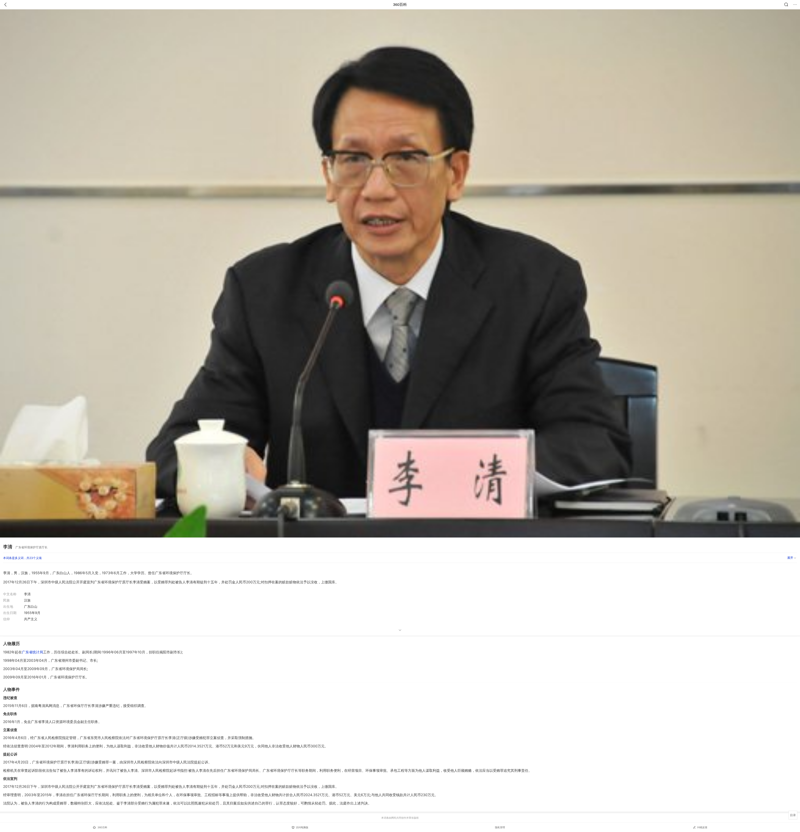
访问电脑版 (302, 827)
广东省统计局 (32, 652)
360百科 (400, 5)
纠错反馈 (702, 827)
